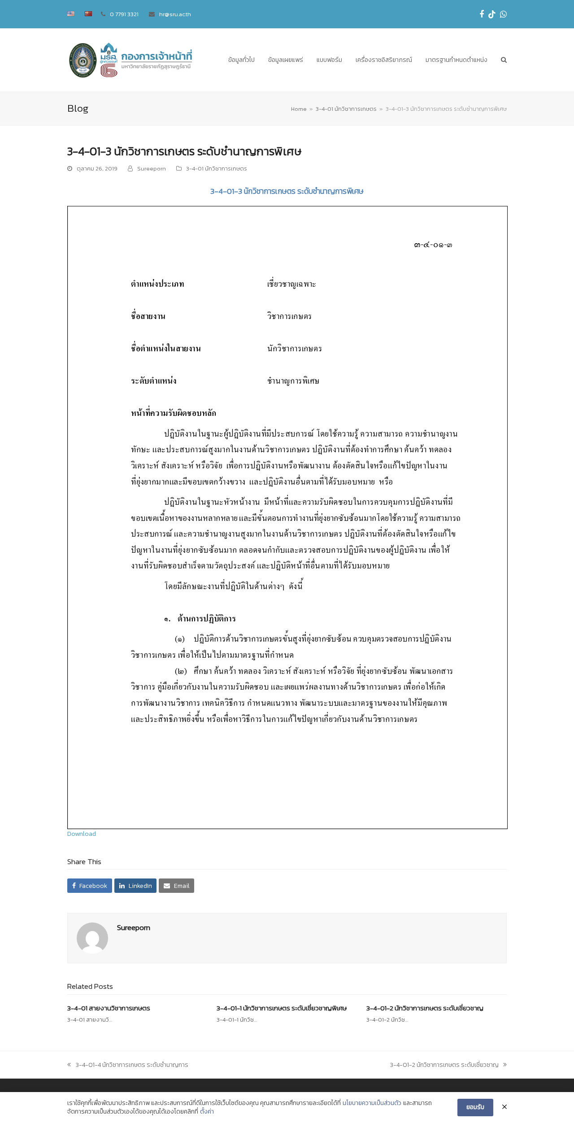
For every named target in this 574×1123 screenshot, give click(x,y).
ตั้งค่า (207, 1111)
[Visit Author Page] (92, 938)
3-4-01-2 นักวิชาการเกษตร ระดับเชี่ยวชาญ (424, 1008)
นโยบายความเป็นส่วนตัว (372, 1103)
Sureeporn (151, 168)
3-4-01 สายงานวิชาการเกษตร (108, 1008)
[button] (503, 60)
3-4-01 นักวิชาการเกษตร (216, 168)
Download (81, 834)
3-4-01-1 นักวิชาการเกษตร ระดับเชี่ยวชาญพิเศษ (282, 1008)
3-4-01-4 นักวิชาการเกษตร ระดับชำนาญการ (131, 1065)
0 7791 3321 (124, 14)
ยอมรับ (475, 1107)
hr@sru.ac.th (175, 14)
